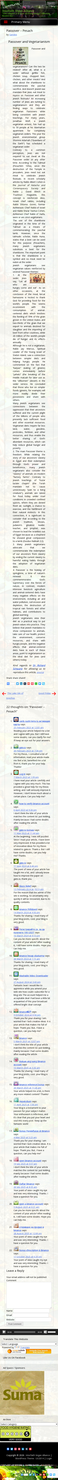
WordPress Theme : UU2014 (29, 1458)
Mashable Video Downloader (33, 975)
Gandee (13, 34)
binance (23, 1038)
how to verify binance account (34, 803)
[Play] (4, 1332)
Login (49, 1458)
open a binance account (31, 1203)
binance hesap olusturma (31, 955)
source (40, 672)
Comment (11, 1280)
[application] (29, 1332)
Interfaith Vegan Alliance (18, 11)
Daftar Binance (26, 1183)
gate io (22, 862)
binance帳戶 (25, 1011)
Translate (25, 1347)
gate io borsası (26, 830)
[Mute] (45, 1332)
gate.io (22, 747)
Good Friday (45, 693)
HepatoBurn (25, 1101)
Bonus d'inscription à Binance (34, 1250)
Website (10, 1319)
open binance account (30, 1160)
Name (9, 1310)
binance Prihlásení (28, 909)
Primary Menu (20, 22)
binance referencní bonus (31, 1084)
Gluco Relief (25, 886)
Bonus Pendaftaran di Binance (34, 1131)
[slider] (52, 1331)
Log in (22, 774)
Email (9, 1315)
